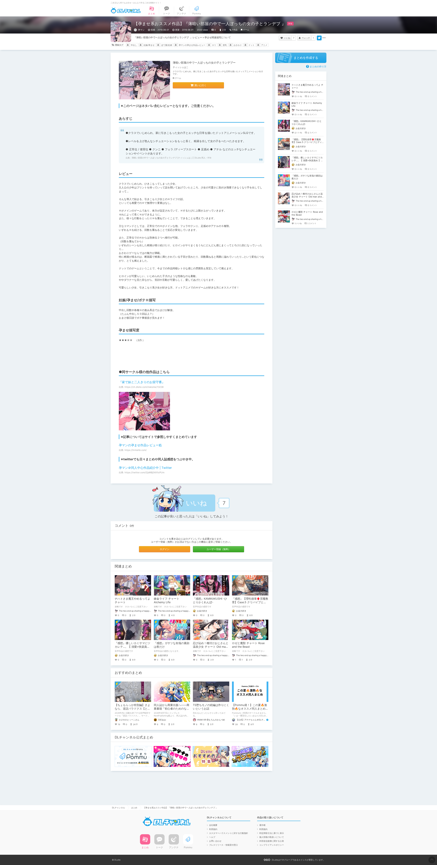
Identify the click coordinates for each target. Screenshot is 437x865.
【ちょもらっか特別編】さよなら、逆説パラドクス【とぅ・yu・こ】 (132, 708)
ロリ (214, 45)
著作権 (262, 825)
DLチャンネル (126, 10)
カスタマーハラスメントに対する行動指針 (228, 833)
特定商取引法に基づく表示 (271, 833)
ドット (251, 45)
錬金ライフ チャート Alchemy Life (166, 600)
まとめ (134, 807)
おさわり (238, 45)
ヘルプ (212, 837)
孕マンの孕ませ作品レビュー (192, 45)
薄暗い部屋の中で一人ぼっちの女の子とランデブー (204, 62)
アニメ (264, 45)
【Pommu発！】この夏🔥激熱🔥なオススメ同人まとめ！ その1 (251, 708)
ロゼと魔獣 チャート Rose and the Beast (248, 644)
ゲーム (246, 29)
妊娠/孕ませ (149, 45)
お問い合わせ (215, 841)
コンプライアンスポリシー (271, 845)
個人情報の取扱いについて (271, 837)
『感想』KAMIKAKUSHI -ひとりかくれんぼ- (210, 600)
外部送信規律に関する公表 (271, 841)
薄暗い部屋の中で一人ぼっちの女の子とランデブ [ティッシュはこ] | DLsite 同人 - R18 (171, 157)
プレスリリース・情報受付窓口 (223, 845)
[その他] (324, 38)
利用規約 (213, 829)
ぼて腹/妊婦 (166, 45)
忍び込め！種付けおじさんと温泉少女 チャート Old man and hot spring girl (210, 646)
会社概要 (213, 825)
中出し (134, 45)
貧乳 (225, 45)
